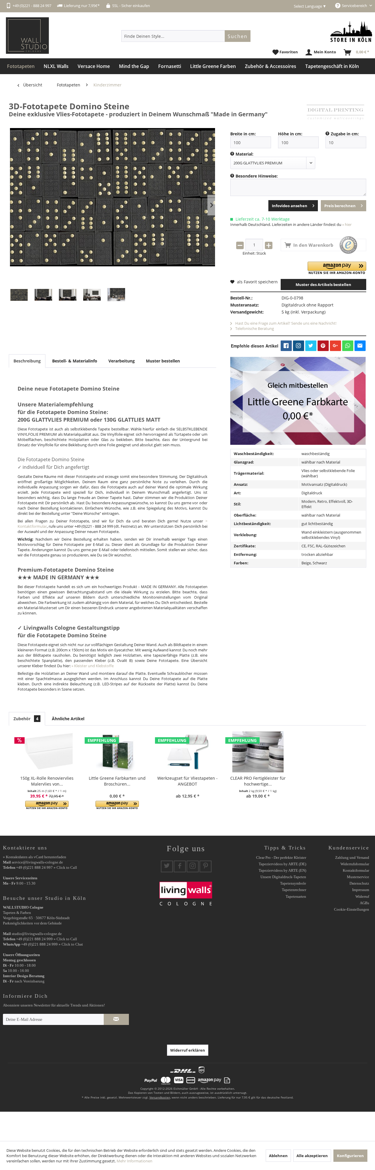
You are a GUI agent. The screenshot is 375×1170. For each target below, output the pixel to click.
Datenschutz (359, 883)
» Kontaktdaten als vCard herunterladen (34, 857)
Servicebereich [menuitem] (355, 5)
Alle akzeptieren (312, 1155)
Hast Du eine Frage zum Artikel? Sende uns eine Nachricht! (285, 323)
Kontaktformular (356, 870)
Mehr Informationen (134, 1161)
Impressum (360, 890)
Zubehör (25, 718)
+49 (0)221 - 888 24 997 (32, 5)
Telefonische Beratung (254, 328)
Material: (244, 154)
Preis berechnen (340, 205)
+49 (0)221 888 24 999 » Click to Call (46, 939)
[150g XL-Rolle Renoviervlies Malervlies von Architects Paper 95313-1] (47, 751)
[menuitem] (185, 36)
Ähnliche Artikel (68, 718)
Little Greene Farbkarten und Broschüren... (117, 781)
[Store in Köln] (351, 31)
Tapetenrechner (294, 890)
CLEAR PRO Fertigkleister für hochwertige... (258, 781)
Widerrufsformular (354, 864)
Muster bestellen (163, 361)
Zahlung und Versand (352, 857)
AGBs (364, 903)
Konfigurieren (350, 1155)
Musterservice (358, 877)
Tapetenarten (296, 896)
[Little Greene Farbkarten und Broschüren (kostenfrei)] (117, 751)
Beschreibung (27, 361)
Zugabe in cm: (345, 134)
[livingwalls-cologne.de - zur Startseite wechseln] (27, 35)
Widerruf (362, 896)
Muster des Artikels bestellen (323, 284)
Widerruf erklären (187, 1050)
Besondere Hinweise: (257, 176)
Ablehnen (278, 1155)
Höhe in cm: (290, 134)
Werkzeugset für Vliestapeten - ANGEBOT (187, 781)
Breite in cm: (243, 134)
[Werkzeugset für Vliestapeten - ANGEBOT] (187, 751)
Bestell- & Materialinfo (74, 361)
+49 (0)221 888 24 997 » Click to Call (46, 867)
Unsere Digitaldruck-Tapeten (283, 877)
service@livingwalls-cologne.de (37, 862)
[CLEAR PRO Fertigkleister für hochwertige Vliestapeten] (258, 751)
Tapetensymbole (293, 883)
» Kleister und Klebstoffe (92, 665)
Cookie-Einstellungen (351, 909)
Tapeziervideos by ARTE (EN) (282, 870)
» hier (347, 224)
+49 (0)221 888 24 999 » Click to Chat (52, 944)
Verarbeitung (121, 361)
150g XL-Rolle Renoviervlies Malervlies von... (47, 781)
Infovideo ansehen (289, 205)
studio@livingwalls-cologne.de (37, 933)
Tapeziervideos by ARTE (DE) (282, 864)
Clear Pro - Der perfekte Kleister (281, 857)
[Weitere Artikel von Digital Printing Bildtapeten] (335, 112)
